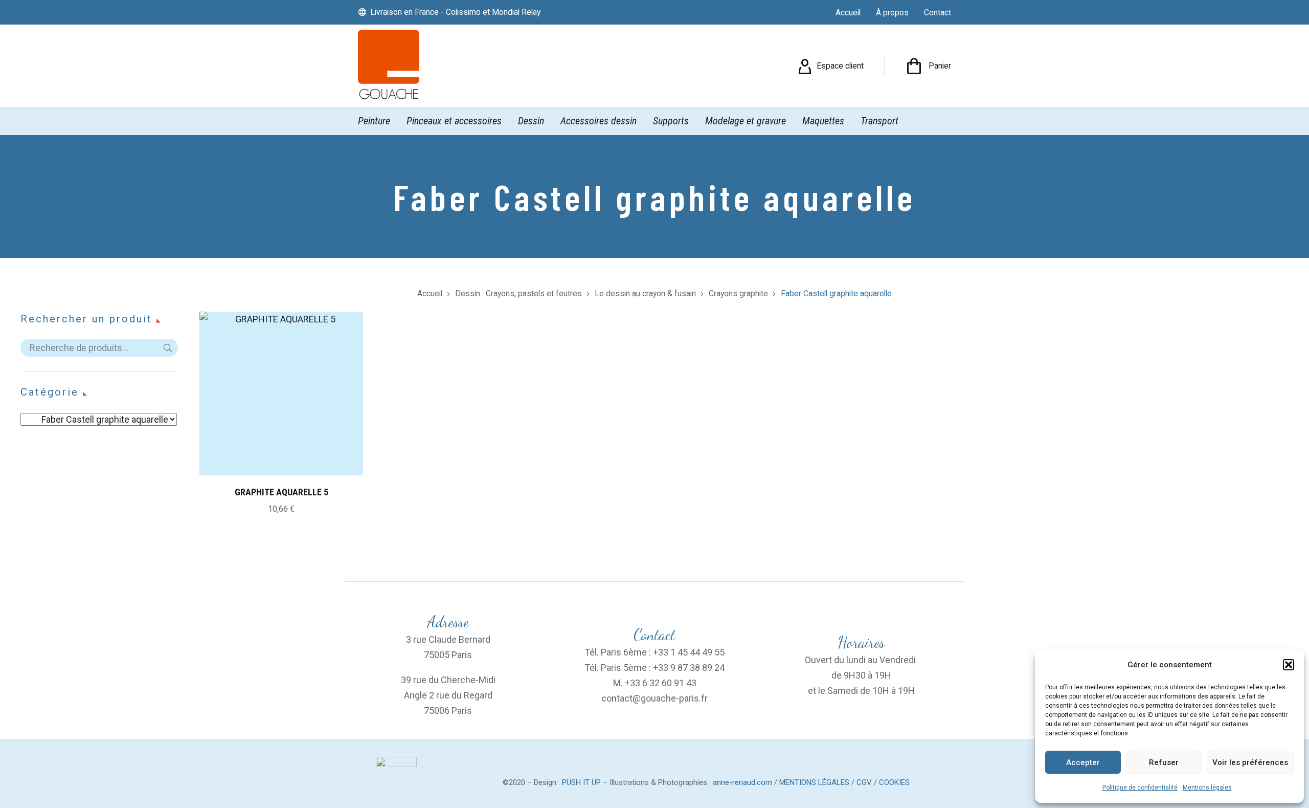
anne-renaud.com (742, 782)
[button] (1288, 665)
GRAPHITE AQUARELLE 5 (281, 492)
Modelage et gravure (745, 121)
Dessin (531, 121)
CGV (864, 782)
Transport (879, 121)
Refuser (1164, 762)
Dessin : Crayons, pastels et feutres (518, 293)
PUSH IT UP (581, 782)
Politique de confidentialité (1140, 787)
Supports (671, 121)
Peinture (374, 121)
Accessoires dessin (598, 121)
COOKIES (894, 782)
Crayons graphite (738, 293)
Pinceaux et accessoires (454, 121)
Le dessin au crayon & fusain (645, 293)
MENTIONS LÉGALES (814, 782)
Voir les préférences (1250, 762)
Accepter (1083, 762)
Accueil (429, 293)
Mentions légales (1207, 787)
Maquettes (823, 121)
